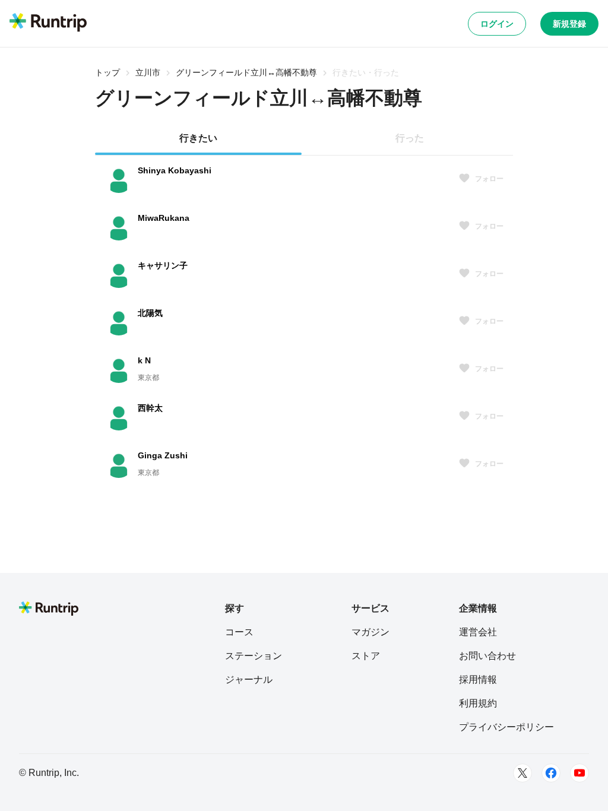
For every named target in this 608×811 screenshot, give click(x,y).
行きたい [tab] (198, 138)
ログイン (497, 23)
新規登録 (569, 23)
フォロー (489, 179)
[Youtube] (579, 773)
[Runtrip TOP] (48, 23)
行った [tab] (409, 138)
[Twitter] (522, 773)
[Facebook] (551, 773)
